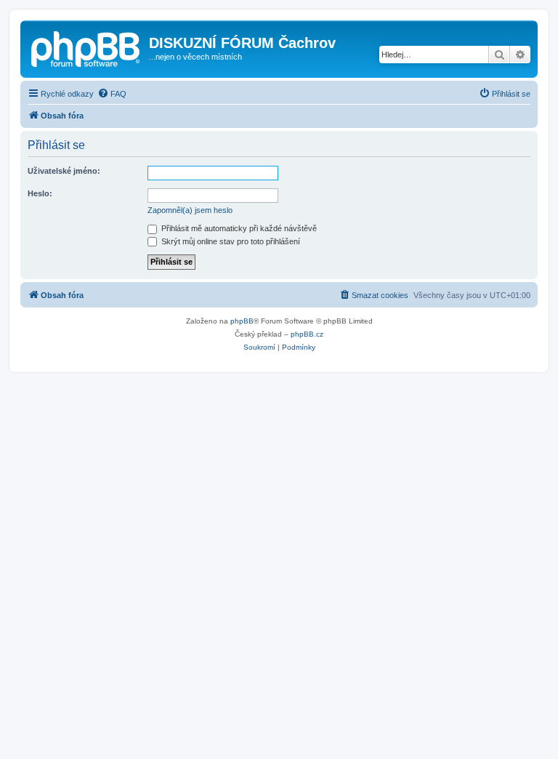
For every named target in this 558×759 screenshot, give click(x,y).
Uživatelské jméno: (64, 170)
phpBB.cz (307, 334)
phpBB (242, 321)
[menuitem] (111, 94)
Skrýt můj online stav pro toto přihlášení (229, 241)
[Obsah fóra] (86, 47)
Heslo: (40, 193)
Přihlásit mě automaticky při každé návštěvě (238, 228)
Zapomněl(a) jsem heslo (189, 210)
